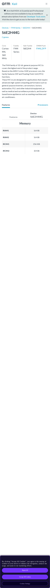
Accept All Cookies (25, 577)
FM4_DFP (41, 48)
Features (6, 105)
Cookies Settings (25, 584)
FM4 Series (16, 28)
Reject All (25, 570)
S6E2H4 (26, 28)
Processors (43, 105)
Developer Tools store (36, 16)
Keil (14, 4)
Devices (5, 28)
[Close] (46, 558)
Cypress (5, 37)
